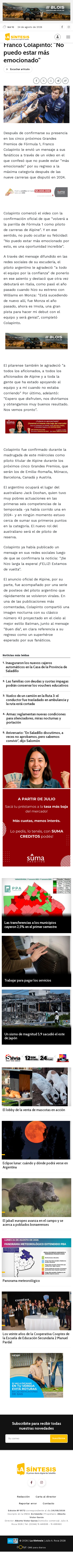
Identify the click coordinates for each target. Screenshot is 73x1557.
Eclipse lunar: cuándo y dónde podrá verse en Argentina (35, 1165)
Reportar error (28, 1503)
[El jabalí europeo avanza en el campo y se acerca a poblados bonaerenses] (36, 1197)
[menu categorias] (68, 36)
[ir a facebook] (31, 1482)
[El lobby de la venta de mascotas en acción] (36, 1086)
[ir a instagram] (41, 1482)
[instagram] (68, 27)
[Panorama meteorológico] (36, 1257)
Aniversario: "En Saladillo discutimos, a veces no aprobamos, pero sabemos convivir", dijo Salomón (34, 737)
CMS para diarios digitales (37, 1548)
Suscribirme (58, 1438)
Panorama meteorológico (21, 1281)
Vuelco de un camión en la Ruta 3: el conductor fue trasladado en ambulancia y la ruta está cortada (37, 700)
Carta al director (46, 1496)
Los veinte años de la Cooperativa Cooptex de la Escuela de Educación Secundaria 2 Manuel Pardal (36, 1338)
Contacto (48, 1503)
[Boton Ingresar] (58, 37)
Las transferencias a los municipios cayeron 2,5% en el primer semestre (30, 925)
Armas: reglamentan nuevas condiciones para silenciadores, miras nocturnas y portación (36, 718)
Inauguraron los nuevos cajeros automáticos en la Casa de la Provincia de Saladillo (36, 667)
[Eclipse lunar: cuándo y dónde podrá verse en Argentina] (36, 1140)
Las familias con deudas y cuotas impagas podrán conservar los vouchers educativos (37, 683)
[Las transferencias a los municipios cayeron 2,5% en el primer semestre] (36, 897)
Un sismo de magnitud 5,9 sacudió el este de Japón (34, 1036)
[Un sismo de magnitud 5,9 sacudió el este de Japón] (36, 1009)
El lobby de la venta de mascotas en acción (34, 1110)
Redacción (23, 1496)
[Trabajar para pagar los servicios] (36, 955)
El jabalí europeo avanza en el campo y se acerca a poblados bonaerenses (33, 1223)
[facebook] (62, 27)
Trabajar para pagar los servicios (27, 980)
